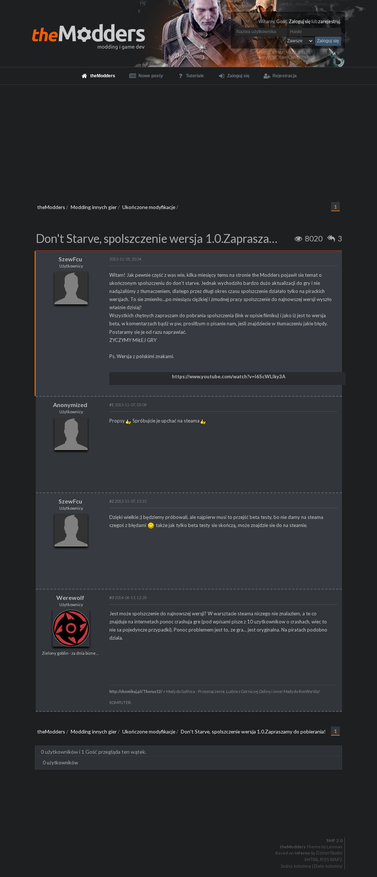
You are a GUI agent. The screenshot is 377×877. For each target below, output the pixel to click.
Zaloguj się (300, 21)
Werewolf (70, 597)
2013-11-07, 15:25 (128, 501)
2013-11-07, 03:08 (128, 404)
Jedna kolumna (295, 866)
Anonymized (70, 404)
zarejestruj (329, 21)
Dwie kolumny (328, 866)
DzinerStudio (329, 853)
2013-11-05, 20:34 (125, 259)
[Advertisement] (188, 139)
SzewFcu (70, 258)
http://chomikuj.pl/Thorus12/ (135, 691)
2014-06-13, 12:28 (128, 597)
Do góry (191, 821)
